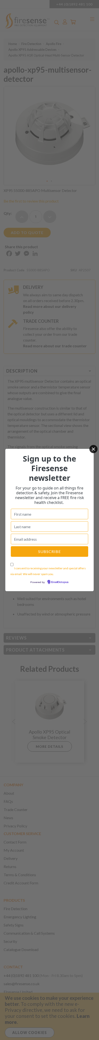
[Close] (93, 449)
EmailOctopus (59, 582)
